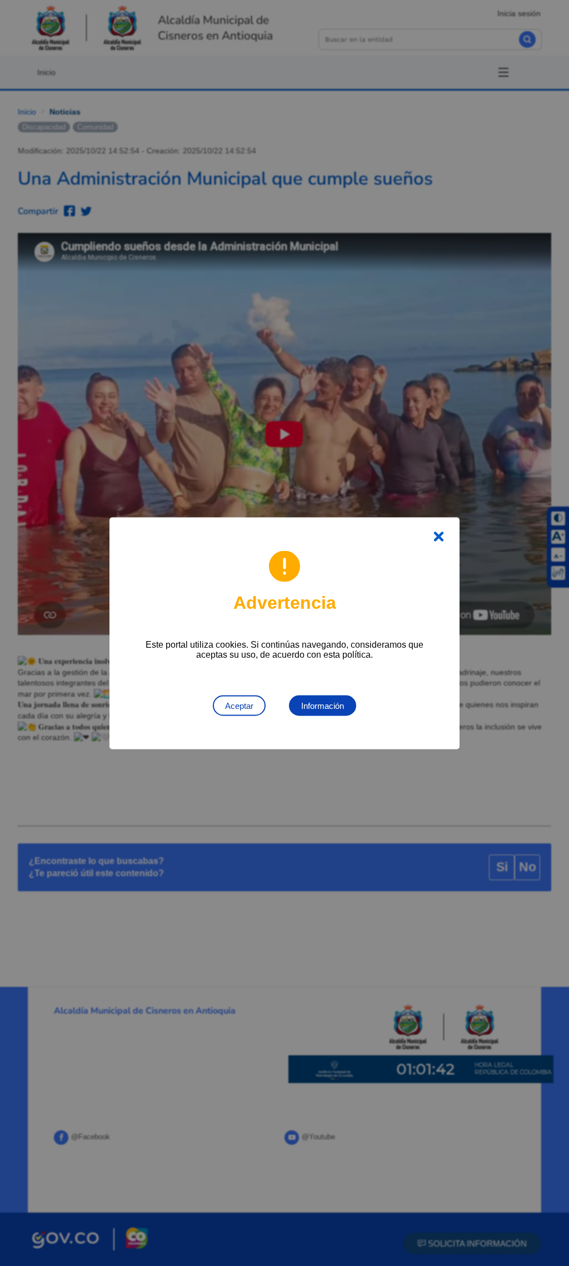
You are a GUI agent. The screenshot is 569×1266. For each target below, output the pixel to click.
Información (322, 705)
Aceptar (239, 705)
